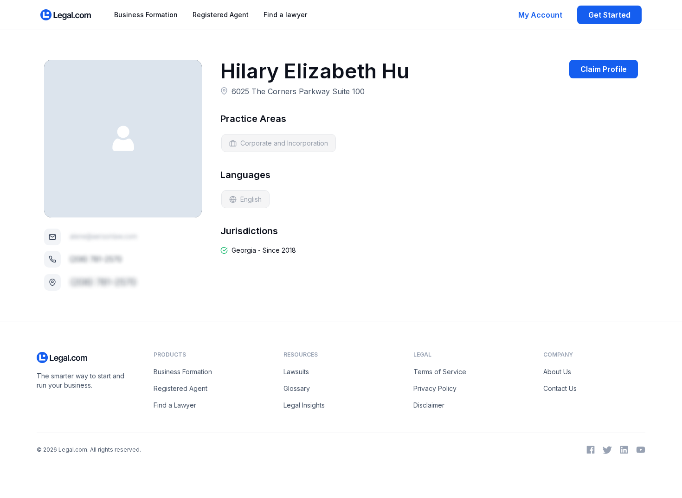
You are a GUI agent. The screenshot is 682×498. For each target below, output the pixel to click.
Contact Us (560, 388)
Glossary (296, 388)
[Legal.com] (66, 14)
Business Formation (146, 15)
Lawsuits (296, 372)
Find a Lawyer (175, 405)
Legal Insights (304, 405)
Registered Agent (221, 15)
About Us (557, 372)
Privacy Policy (435, 388)
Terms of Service (439, 372)
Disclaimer (428, 405)
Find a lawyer (285, 15)
